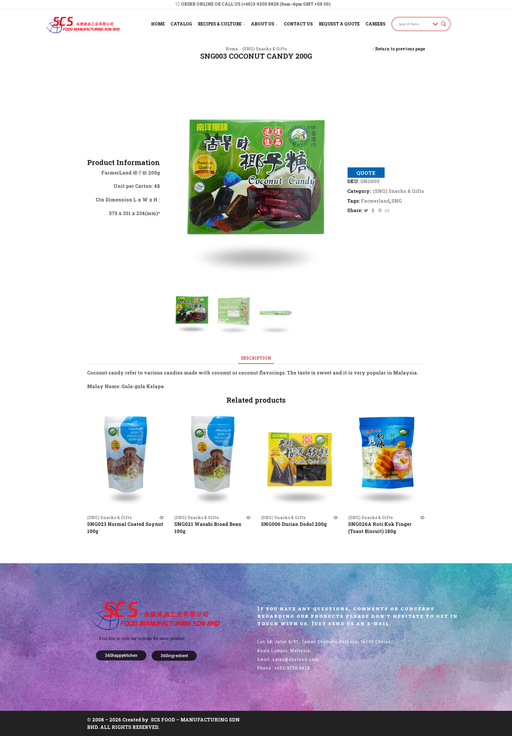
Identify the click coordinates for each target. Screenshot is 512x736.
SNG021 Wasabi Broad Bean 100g (207, 527)
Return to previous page (400, 49)
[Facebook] (373, 211)
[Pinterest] (380, 211)
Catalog (181, 24)
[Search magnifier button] (443, 24)
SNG (396, 201)
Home (158, 24)
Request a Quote (339, 24)
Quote (365, 172)
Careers (375, 24)
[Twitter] (365, 211)
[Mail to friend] (386, 211)
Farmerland (375, 201)
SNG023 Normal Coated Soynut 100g (125, 527)
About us (262, 24)
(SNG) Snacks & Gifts (264, 49)
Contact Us (298, 24)
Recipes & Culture (219, 24)
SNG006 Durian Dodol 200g (294, 524)
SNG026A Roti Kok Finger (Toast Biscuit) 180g (380, 527)
